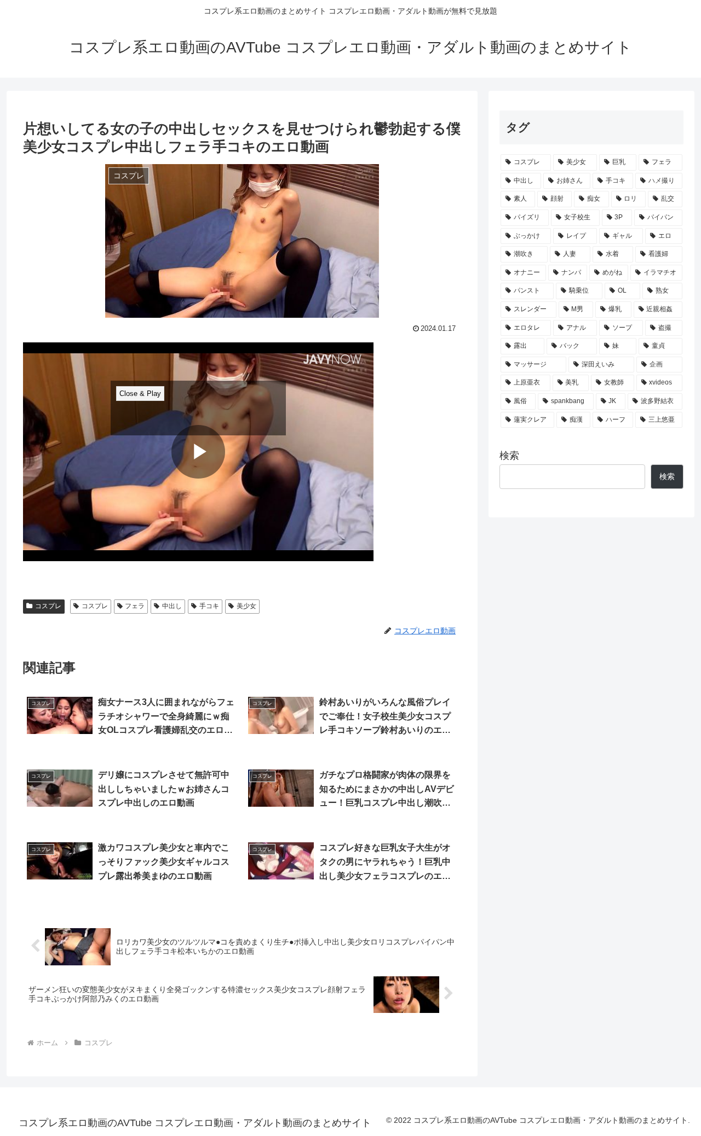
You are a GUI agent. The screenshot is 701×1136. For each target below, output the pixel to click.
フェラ (135, 606)
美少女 (246, 606)
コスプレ (48, 606)
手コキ (209, 606)
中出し (172, 606)
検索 (509, 455)
